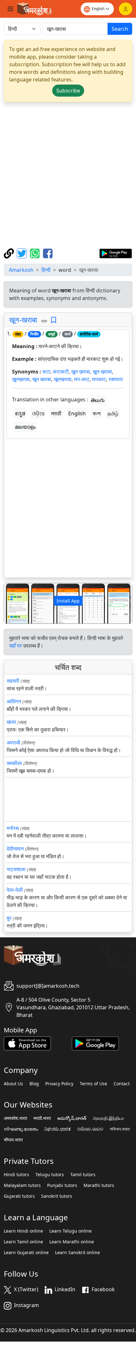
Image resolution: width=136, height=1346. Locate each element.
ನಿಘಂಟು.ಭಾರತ (57, 1129)
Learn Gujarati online (26, 1252)
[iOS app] (27, 1042)
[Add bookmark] (53, 320)
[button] (13, 603)
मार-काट (82, 379)
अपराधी (13, 742)
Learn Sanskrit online (77, 1252)
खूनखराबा (62, 379)
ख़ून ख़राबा (80, 371)
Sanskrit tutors (56, 1196)
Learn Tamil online (23, 1242)
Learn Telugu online (70, 1231)
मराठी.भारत (42, 1118)
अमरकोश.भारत (15, 1118)
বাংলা (97, 413)
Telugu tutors (49, 1174)
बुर (9, 918)
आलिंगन (14, 701)
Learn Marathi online (71, 1242)
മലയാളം (25, 426)
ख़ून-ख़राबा (102, 371)
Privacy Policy (59, 1083)
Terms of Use (93, 1083)
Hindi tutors (16, 1174)
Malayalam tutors (22, 1185)
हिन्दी (46, 269)
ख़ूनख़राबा (21, 379)
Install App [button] (68, 601)
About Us (13, 1083)
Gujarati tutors (19, 1196)
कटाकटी (61, 371)
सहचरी (13, 680)
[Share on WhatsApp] (35, 252)
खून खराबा (41, 379)
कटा (46, 371)
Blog (34, 1083)
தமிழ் (113, 413)
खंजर (11, 721)
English (77, 413)
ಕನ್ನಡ (20, 413)
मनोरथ (13, 828)
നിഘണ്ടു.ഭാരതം (21, 1129)
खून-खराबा (23, 320)
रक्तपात (115, 379)
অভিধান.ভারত (120, 1129)
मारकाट (99, 379)
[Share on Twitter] (22, 252)
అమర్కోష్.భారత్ (71, 1118)
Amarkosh (21, 269)
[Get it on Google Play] (115, 252)
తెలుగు (98, 400)
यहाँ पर (15, 645)
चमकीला (14, 763)
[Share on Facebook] (48, 252)
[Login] (125, 9)
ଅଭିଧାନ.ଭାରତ (90, 1129)
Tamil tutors (83, 1174)
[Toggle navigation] (10, 9)
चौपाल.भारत (13, 1140)
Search (120, 28)
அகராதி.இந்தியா (108, 1118)
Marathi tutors (98, 1185)
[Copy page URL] (9, 252)
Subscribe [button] (68, 90)
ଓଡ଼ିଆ (38, 413)
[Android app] (95, 1042)
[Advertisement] (68, 175)
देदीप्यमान (15, 848)
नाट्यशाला (16, 869)
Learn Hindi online (23, 1231)
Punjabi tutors (62, 1185)
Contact (122, 1083)
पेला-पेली (15, 889)
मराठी (56, 413)
